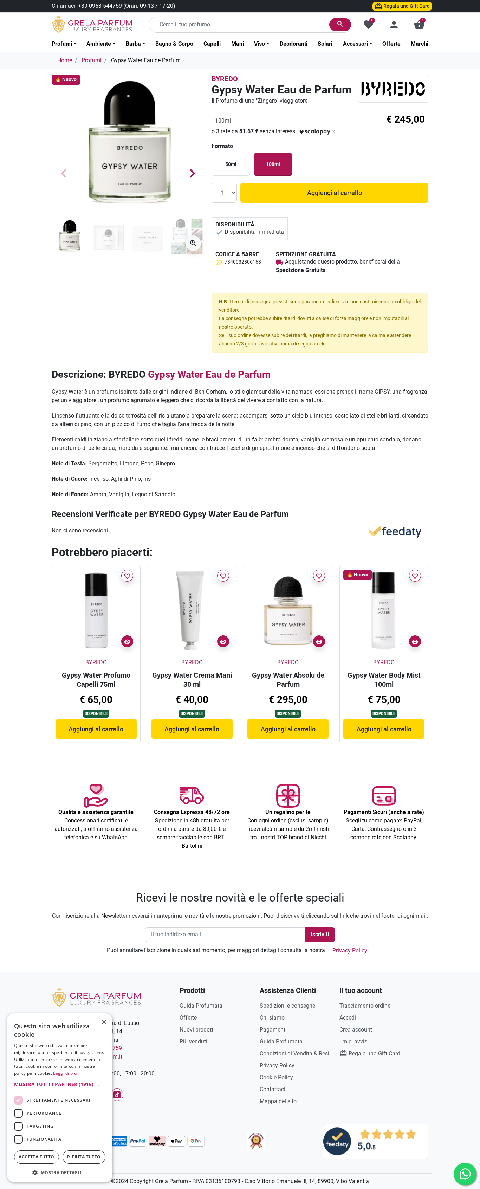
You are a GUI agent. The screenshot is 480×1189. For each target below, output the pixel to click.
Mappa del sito (278, 1101)
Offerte (188, 1017)
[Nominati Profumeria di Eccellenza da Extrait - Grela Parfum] (256, 1141)
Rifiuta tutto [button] (83, 1157)
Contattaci (272, 1089)
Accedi (347, 1017)
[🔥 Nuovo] (383, 610)
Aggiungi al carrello (334, 192)
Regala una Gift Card (406, 6)
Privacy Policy (349, 950)
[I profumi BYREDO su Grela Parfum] (393, 88)
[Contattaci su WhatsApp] (465, 1174)
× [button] (104, 1022)
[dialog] (59, 1097)
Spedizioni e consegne (287, 1005)
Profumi (92, 60)
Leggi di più (65, 1073)
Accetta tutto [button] (36, 1157)
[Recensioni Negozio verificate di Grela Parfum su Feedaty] (375, 1141)
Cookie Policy (276, 1077)
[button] (419, 24)
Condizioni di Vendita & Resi (294, 1053)
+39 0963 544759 (100, 5)
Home (64, 60)
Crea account (355, 1029)
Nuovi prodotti (197, 1029)
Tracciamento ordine (364, 1005)
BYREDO (225, 79)
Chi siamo (272, 1017)
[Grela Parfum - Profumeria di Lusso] (96, 997)
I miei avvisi (354, 1041)
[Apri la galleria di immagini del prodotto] (193, 243)
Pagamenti (273, 1029)
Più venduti (193, 1041)
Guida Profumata (201, 1005)
